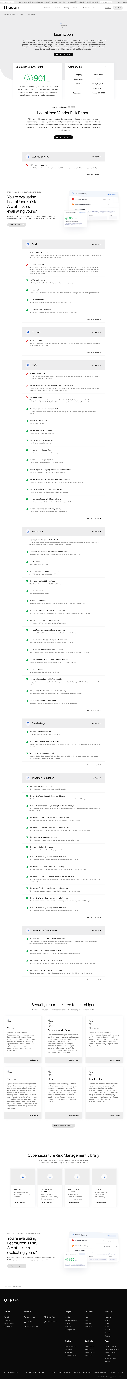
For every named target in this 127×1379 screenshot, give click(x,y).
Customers (86, 8)
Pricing (66, 8)
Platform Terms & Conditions (82, 1372)
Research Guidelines (100, 1372)
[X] (26, 1372)
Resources (75, 8)
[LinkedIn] (30, 1372)
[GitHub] (36, 1372)
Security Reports (9, 14)
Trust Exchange (52, 1322)
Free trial (108, 8)
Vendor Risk (31, 1317)
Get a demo (118, 8)
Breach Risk (51, 1317)
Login (100, 8)
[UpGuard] (11, 7)
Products (47, 8)
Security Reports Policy (15, 1286)
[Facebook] (33, 1372)
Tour (93, 8)
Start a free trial (45, 92)
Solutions (57, 8)
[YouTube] (43, 1372)
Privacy (120, 1372)
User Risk (30, 1322)
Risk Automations (32, 1326)
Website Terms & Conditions (61, 1372)
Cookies (112, 1372)
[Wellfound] (40, 1372)
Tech (21, 14)
